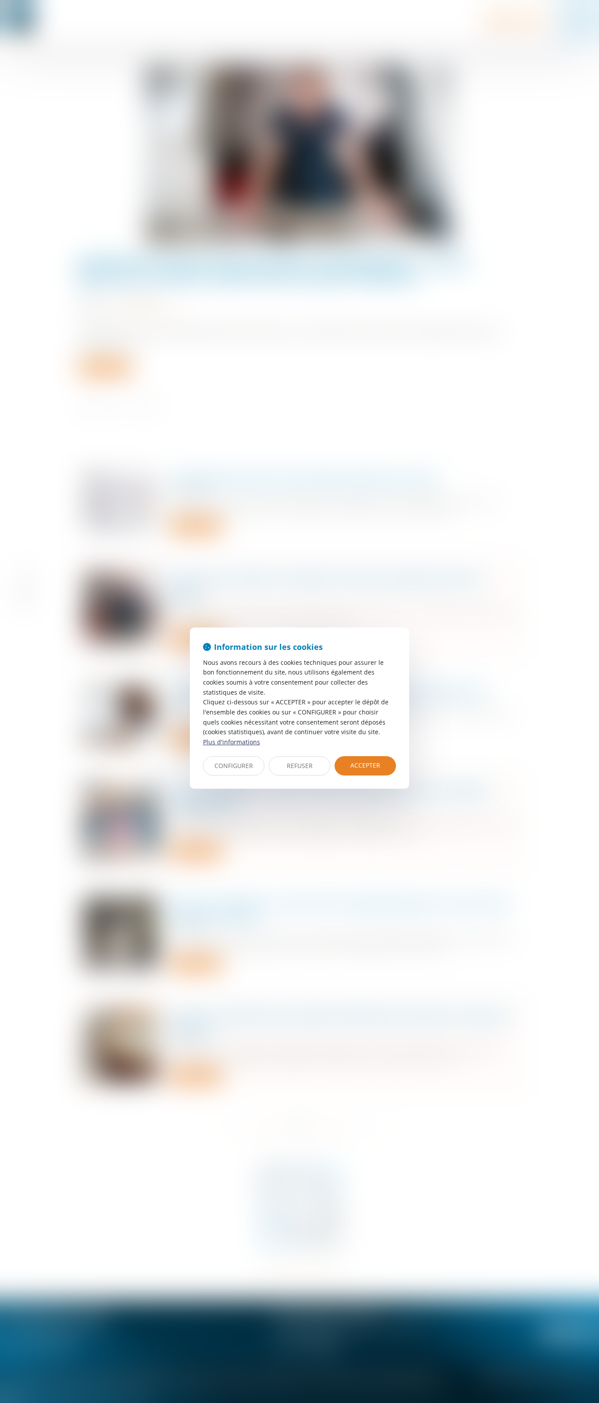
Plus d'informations (231, 742)
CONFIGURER (233, 765)
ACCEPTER (365, 765)
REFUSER (300, 765)
